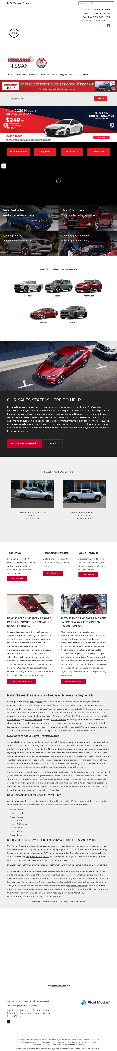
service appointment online (31, 657)
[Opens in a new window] (107, 26)
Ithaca (14, 896)
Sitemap (47, 1013)
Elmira (43, 668)
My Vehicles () (17, 3)
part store (80, 650)
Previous (5, 127)
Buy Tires (45, 151)
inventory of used (58, 846)
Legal (36, 1013)
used (39, 702)
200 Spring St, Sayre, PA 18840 (95, 21)
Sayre (36, 668)
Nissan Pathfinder (33, 720)
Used (54, 75)
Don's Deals (21, 75)
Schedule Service (73, 682)
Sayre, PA (51, 716)
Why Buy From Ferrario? (25, 443)
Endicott (11, 671)
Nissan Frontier (58, 720)
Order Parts (72, 151)
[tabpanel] (58, 124)
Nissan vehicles (90, 716)
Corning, (39, 896)
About (85, 75)
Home (10, 75)
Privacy (36, 1010)
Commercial (45, 75)
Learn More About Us (21, 682)
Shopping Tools (65, 75)
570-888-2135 (101, 9)
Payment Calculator (77, 886)
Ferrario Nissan (32, 705)
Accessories (98, 151)
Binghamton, (24, 896)
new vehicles (13, 639)
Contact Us (53, 443)
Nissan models (63, 801)
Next (112, 127)
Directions (24, 1010)
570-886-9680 (101, 13)
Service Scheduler (18, 151)
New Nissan (33, 75)
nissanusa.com (59, 986)
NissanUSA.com (14, 1016)
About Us (11, 1010)
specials (65, 882)
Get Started (17, 578)
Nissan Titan (16, 835)
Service (77, 75)
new (32, 702)
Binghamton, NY (33, 671)
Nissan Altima (13, 720)
